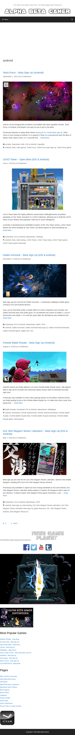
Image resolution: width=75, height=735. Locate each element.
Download (16, 144)
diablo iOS (25, 331)
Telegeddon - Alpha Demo (8, 650)
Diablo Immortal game (11, 331)
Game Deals (4, 700)
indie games (21, 147)
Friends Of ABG (5, 698)
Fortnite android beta (29, 413)
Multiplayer (52, 409)
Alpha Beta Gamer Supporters (9, 684)
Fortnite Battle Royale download (43, 416)
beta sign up (17, 505)
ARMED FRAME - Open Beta (9, 639)
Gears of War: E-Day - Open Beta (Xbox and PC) (15, 652)
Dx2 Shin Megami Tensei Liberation (46, 505)
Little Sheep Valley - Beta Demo (10, 644)
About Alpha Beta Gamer (8, 679)
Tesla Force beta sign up (46, 147)
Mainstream (30, 237)
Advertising (3, 682)
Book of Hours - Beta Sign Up (9, 661)
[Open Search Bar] (72, 19)
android (8, 147)
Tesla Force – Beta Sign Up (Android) (23, 72)
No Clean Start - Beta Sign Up (9, 642)
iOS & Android (30, 144)
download (16, 413)
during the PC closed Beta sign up (49, 132)
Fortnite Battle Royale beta (19, 416)
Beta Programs (5, 690)
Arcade (8, 144)
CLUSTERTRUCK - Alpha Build (10, 663)
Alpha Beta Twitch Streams (8, 687)
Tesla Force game (64, 147)
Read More (45, 138)
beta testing (21, 240)
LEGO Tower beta (44, 240)
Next (16, 523)
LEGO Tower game (59, 240)
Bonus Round (4, 692)
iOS (31, 331)
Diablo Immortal (18, 328)
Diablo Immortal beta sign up (36, 328)
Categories (3, 695)
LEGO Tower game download (14, 243)
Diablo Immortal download (59, 328)
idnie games (19, 419)
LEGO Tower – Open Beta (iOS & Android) (26, 159)
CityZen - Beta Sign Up (7, 647)
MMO (38, 324)
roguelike (41, 144)
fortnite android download (48, 413)
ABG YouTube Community (8, 676)
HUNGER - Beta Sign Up (8, 655)
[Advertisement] (37, 39)
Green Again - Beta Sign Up (9, 658)
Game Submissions (6, 703)
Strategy (39, 237)
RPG (43, 324)
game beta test (40, 508)
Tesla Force (31, 147)
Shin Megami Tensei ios (19, 512)
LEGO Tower (32, 240)
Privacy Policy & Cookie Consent (10, 706)
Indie (22, 144)
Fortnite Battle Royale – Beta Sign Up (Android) (29, 342)
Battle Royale (10, 409)
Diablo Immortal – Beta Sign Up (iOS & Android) (29, 255)
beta (14, 147)
